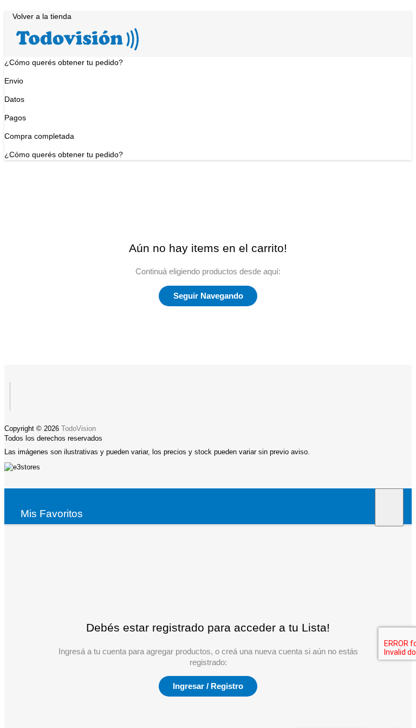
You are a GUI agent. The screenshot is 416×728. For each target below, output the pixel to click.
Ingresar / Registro (208, 686)
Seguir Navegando (208, 296)
